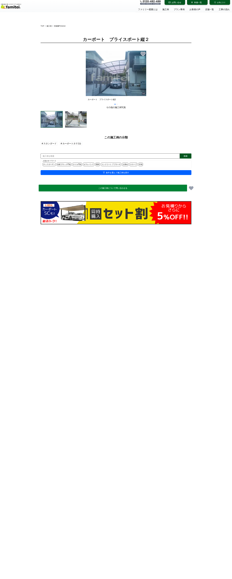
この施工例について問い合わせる (112, 188)
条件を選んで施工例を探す (117, 172)
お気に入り (221, 2)
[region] (116, 77)
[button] (52, 119)
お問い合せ (176, 2)
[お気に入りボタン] (143, 54)
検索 (186, 156)
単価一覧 (198, 2)
